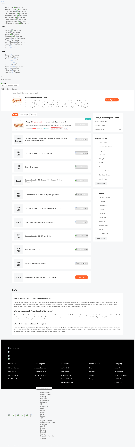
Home (14, 93)
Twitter (91, 375)
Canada (43, 396)
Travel (7, 46)
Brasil (42, 408)
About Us (117, 368)
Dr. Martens (102, 201)
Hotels (7, 57)
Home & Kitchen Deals (68, 379)
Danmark (43, 424)
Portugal (43, 430)
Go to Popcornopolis (112, 100)
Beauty (7, 34)
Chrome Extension (14, 368)
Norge (42, 428)
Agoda (7, 69)
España (42, 412)
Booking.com (9, 59)
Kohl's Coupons (10, 17)
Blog (90, 368)
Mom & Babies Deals (67, 382)
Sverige (43, 434)
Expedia (8, 55)
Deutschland (44, 400)
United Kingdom (46, 394)
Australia (43, 398)
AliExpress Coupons (12, 23)
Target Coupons (10, 19)
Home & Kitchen (11, 38)
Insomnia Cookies (104, 171)
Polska (42, 410)
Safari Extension (13, 379)
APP (2, 76)
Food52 (101, 229)
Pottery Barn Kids (104, 197)
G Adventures (103, 234)
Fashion (7, 32)
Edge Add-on (12, 371)
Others (7, 48)
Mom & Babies (10, 42)
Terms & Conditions (121, 375)
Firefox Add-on (13, 375)
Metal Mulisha (103, 225)
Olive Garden (103, 143)
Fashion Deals (65, 368)
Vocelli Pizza (103, 179)
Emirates (8, 71)
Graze (101, 167)
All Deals (8, 30)
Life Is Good (103, 205)
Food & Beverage (22, 93)
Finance (8, 40)
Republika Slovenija (47, 436)
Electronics (9, 36)
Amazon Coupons (11, 9)
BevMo (101, 163)
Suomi (42, 426)
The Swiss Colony (104, 175)
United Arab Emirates (47, 422)
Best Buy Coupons (11, 15)
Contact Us (118, 382)
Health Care (9, 44)
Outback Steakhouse (105, 147)
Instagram (92, 379)
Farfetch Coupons (11, 21)
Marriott (8, 61)
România (43, 432)
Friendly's (102, 155)
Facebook (92, 371)
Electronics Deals (66, 375)
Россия (42, 416)
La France (43, 402)
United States (44, 388)
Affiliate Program (120, 379)
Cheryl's (101, 159)
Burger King (103, 151)
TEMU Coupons (10, 11)
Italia (42, 414)
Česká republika (46, 420)
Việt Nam (43, 440)
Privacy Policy (119, 371)
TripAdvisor (9, 63)
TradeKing (102, 221)
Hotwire (8, 65)
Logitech (102, 213)
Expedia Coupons (39, 375)
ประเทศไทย (44, 438)
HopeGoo (8, 73)
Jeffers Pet (102, 217)
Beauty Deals (65, 371)
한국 (41, 418)
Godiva (101, 209)
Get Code (83, 124)
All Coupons (9, 7)
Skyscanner (9, 67)
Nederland (44, 406)
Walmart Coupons (11, 13)
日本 (41, 404)
